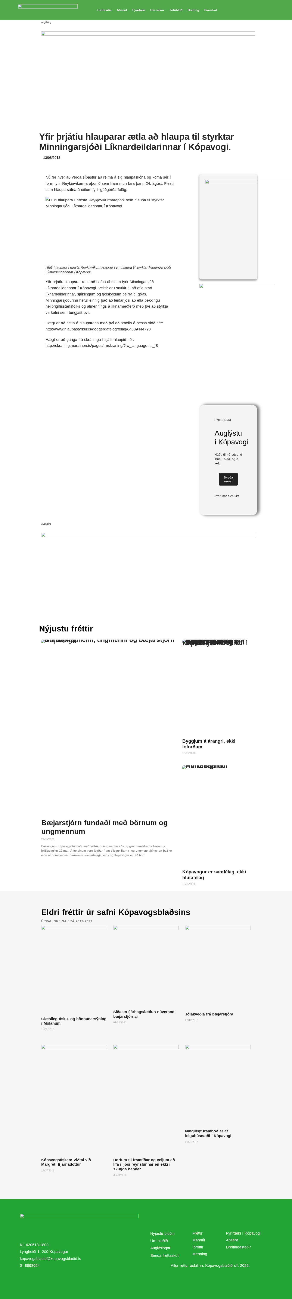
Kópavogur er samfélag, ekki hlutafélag (214, 874)
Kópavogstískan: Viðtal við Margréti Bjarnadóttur (66, 1162)
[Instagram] (86, 1278)
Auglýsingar (160, 1248)
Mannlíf (198, 1240)
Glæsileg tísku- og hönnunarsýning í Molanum (73, 1021)
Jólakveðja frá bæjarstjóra (209, 1014)
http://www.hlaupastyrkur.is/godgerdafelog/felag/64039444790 (98, 329)
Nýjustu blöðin (162, 1233)
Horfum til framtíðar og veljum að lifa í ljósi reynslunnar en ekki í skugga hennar (144, 1164)
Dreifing (193, 10)
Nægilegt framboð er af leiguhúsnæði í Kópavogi (208, 1133)
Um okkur (157, 10)
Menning (199, 1254)
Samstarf (210, 10)
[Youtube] (74, 1278)
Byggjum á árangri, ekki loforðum (208, 743)
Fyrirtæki (138, 10)
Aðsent (122, 10)
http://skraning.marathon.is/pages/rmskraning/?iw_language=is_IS (102, 345)
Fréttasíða (104, 10)
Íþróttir (197, 1247)
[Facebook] (62, 1278)
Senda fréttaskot (164, 1255)
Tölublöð (176, 10)
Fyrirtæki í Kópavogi (243, 1233)
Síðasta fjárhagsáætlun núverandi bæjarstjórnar (144, 1014)
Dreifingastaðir (238, 1247)
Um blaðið (159, 1241)
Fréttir (197, 1233)
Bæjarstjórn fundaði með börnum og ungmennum (104, 827)
